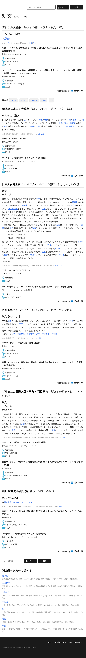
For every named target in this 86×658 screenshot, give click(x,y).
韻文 (51, 100)
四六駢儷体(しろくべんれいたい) (18, 502)
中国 (32, 126)
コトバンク (12, 7)
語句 (11, 228)
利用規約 (50, 642)
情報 (30, 43)
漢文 (40, 120)
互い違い (59, 249)
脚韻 (53, 430)
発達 (44, 209)
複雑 (58, 225)
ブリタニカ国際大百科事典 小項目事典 (25, 391)
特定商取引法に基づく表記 (63, 642)
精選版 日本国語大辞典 (15, 108)
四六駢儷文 (13, 209)
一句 (69, 120)
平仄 (49, 245)
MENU (4, 2)
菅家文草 (13, 100)
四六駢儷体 (71, 126)
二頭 (25, 120)
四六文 (73, 205)
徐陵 (34, 228)
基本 (74, 120)
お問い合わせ (78, 642)
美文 (38, 199)
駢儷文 (75, 202)
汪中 (13, 334)
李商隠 (43, 100)
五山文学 (23, 100)
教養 (44, 252)
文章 (38, 126)
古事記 (33, 255)
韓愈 (66, 123)
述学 (38, 334)
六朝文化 (34, 100)
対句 (71, 321)
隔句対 (80, 242)
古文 (6, 126)
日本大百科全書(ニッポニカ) (19, 184)
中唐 (61, 123)
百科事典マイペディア (15, 309)
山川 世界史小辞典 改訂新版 (18, 491)
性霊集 (61, 255)
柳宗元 (73, 123)
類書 (6, 255)
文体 (46, 120)
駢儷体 (24, 205)
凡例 (34, 43)
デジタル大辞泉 (11, 27)
